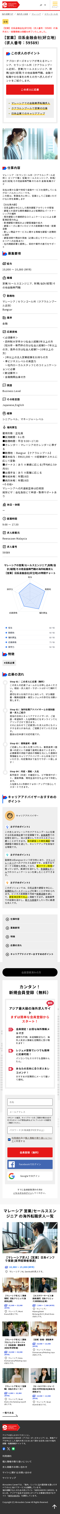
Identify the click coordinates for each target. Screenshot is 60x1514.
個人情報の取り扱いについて (32, 1139)
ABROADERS (13, 1495)
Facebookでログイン (30, 1164)
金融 (5, 21)
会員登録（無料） (30, 1152)
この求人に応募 (30, 89)
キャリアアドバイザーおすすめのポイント (31, 954)
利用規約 (16, 1137)
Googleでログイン (30, 1175)
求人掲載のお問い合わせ (14, 1466)
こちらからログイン (22, 1192)
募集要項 (15, 927)
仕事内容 (15, 918)
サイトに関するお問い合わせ (17, 1472)
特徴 (12, 936)
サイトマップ (9, 1477)
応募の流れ (16, 945)
